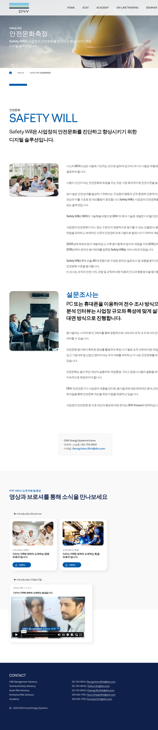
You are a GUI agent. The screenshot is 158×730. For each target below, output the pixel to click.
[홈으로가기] (10, 72)
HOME (71, 7)
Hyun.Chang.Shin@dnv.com (101, 694)
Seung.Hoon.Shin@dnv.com (101, 681)
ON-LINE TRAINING (127, 7)
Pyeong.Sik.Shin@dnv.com (100, 690)
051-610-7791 (78, 694)
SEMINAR (151, 7)
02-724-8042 (79, 686)
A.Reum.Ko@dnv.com (99, 686)
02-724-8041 (89, 444)
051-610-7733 (79, 699)
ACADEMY (102, 7)
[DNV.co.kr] (19, 8)
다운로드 (22, 565)
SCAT (85, 7)
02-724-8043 (79, 690)
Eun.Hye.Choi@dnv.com (99, 699)
